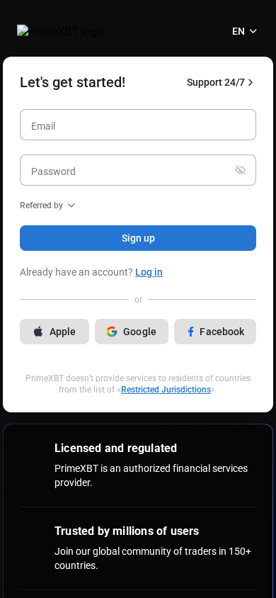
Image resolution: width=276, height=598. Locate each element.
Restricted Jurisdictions (166, 390)
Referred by (41, 205)
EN (238, 31)
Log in (149, 272)
